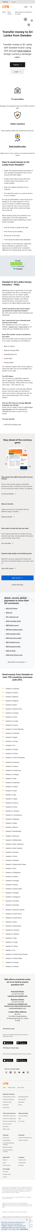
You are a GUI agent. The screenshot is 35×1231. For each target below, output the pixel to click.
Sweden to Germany (12, 762)
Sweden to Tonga (11, 942)
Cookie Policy (24, 1229)
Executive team (7, 1174)
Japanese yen (12, 617)
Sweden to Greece (12, 766)
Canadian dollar (13, 634)
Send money (6, 1137)
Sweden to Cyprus (12, 725)
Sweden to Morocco (12, 836)
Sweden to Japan (11, 799)
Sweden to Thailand (12, 934)
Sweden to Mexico (12, 827)
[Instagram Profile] (27, 1072)
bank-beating (24, 51)
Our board (5, 1171)
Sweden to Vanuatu (12, 962)
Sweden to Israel (11, 791)
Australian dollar (13, 621)
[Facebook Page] (6, 1072)
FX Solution (6, 1104)
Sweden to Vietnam (12, 966)
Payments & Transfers (8, 1099)
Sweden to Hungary (12, 774)
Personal (13, 2)
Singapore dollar (13, 646)
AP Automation (22, 1099)
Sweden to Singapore (13, 897)
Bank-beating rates (17, 146)
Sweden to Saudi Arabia (14, 889)
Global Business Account (9, 1096)
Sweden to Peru (11, 868)
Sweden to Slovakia (12, 901)
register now (13, 327)
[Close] (27, 1220)
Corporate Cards (7, 1102)
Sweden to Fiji (10, 745)
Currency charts (7, 1124)
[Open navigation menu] (31, 6)
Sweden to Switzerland (13, 926)
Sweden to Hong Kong (13, 770)
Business (5, 2)
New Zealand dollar (14, 629)
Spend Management (23, 1096)
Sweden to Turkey (12, 946)
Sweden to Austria (12, 693)
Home (4, 12)
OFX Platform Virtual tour (9, 1115)
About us (5, 1160)
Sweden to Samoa (12, 885)
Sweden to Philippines (13, 872)
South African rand (14, 655)
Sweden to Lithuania (12, 811)
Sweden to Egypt (11, 737)
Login (25, 6)
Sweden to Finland (12, 749)
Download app (6, 1140)
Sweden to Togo (11, 938)
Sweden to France (12, 753)
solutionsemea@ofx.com (17, 1008)
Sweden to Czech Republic (15, 729)
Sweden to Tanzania (12, 930)
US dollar (11, 651)
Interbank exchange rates (9, 1118)
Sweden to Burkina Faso (14, 709)
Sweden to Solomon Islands (15, 910)
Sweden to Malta (11, 823)
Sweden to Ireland (12, 786)
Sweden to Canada (12, 713)
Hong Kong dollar (13, 638)
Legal (4, 1162)
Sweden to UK (10, 950)
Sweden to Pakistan (12, 860)
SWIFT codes (6, 1129)
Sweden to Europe (12, 741)
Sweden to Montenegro (13, 831)
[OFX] (5, 6)
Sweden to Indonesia (13, 782)
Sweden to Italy (11, 795)
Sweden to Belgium (12, 701)
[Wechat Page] (19, 1072)
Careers (5, 1177)
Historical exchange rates (9, 1121)
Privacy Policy (6, 1165)
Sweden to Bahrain (12, 697)
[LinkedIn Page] (10, 1072)
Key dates (21, 1165)
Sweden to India (11, 778)
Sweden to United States (14, 958)
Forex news (21, 1121)
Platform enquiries (23, 1140)
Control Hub (6, 1107)
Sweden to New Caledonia (15, 844)
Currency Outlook (23, 1115)
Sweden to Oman (11, 856)
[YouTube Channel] (23, 1072)
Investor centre (22, 1160)
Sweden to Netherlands (13, 840)
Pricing (20, 1104)
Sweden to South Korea (13, 918)
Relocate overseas (7, 1147)
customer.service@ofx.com (17, 996)
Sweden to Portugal (12, 880)
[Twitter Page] (15, 1072)
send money (23, 327)
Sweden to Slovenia (12, 905)
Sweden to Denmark (12, 733)
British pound (12, 625)
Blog (19, 1118)
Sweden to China (11, 717)
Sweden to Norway (12, 852)
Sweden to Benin (11, 705)
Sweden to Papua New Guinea (16, 864)
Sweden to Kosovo (12, 803)
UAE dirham (12, 608)
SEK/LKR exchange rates (12, 424)
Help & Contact (11, 1087)
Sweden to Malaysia (12, 819)
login (7, 181)
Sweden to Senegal (12, 893)
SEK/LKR (28, 403)
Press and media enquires (25, 1137)
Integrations (21, 1102)
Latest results (21, 1162)
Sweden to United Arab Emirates (17, 954)
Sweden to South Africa (14, 914)
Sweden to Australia (12, 688)
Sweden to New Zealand (14, 848)
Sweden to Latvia (11, 807)
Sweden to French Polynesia (15, 757)
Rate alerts (5, 1126)
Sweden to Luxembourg (14, 815)
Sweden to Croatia (12, 721)
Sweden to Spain (11, 922)
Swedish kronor (13, 642)
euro (9, 613)
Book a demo (21, 1087)
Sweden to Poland (12, 876)
